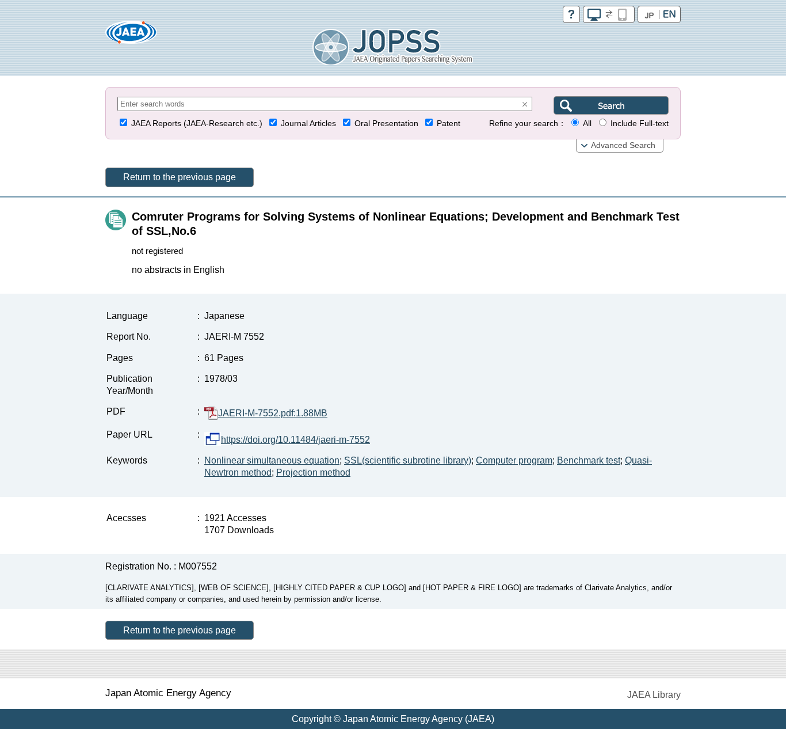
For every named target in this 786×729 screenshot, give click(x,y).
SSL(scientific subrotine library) (407, 460)
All (587, 123)
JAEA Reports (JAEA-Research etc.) (196, 123)
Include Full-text (640, 123)
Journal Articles (308, 123)
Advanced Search (623, 145)
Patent (448, 123)
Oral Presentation (386, 123)
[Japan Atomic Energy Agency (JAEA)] (131, 36)
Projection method (313, 472)
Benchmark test (588, 460)
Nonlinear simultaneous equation (271, 460)
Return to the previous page (179, 177)
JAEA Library (654, 695)
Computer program (514, 460)
